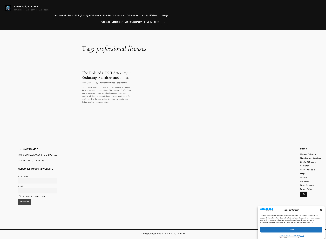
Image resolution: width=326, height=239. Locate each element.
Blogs (112, 83)
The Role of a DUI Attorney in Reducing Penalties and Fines (107, 75)
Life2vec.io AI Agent (26, 6)
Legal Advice (121, 83)
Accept (291, 229)
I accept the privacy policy (33, 196)
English (285, 237)
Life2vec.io (103, 83)
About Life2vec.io (297, 236)
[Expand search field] (164, 22)
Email (20, 186)
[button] (321, 210)
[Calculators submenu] (139, 15)
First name (23, 176)
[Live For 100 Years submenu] (123, 15)
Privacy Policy (285, 236)
